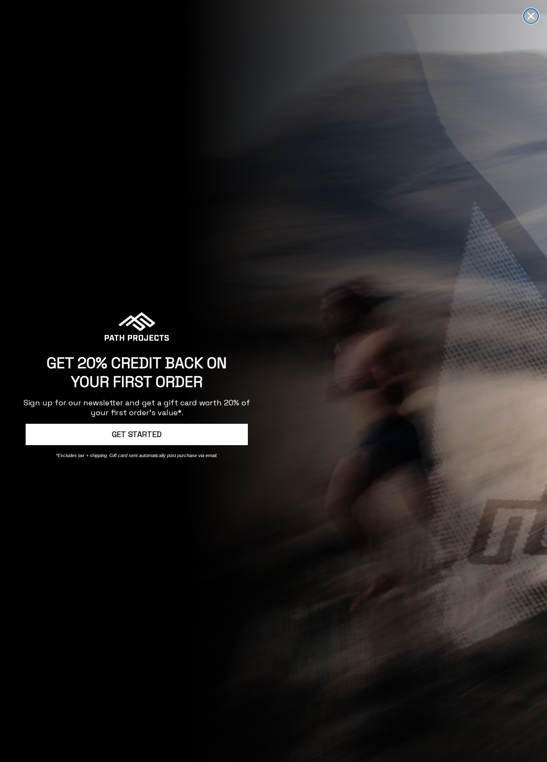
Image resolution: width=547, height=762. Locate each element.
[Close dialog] (530, 16)
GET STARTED (137, 434)
